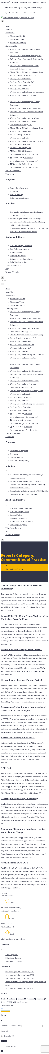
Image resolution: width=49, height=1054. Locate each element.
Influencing (14, 191)
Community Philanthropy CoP (21, 69)
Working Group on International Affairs (24, 66)
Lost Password (10, 1046)
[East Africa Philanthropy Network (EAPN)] (17, 18)
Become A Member (12, 272)
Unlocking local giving (18, 262)
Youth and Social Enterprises (20, 144)
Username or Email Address (11, 1026)
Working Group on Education (20, 79)
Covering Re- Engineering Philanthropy (19, 798)
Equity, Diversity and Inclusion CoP (23, 75)
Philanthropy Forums (13, 265)
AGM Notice (7, 768)
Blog (7, 269)
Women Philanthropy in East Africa (18, 737)
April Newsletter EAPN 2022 (14, 863)
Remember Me (8, 1036)
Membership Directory (18, 43)
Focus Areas (9, 174)
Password (4, 1031)
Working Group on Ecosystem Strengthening (26, 56)
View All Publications (13, 171)
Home (7, 26)
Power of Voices (16, 252)
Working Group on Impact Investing (23, 95)
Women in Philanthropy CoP (20, 85)
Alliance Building (16, 195)
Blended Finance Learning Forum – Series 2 (21, 649)
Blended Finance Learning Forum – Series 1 (21, 680)
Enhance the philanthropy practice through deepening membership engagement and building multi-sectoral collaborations (27, 222)
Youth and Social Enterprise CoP (22, 82)
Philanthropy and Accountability (21, 259)
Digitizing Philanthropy (18, 256)
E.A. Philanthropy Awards (19, 249)
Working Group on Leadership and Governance (27, 92)
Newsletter (28, 151)
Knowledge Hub (11, 46)
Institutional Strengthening (19, 198)
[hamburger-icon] (2, 21)
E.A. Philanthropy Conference (21, 246)
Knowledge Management (19, 188)
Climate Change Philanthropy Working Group (26, 72)
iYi (11, 1005)
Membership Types (17, 39)
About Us (9, 29)
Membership (9, 33)
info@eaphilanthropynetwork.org (13, 939)
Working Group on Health (19, 89)
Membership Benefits (17, 36)
